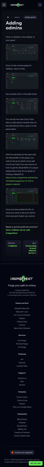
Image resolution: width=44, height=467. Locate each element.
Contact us (22, 378)
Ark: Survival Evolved (22, 315)
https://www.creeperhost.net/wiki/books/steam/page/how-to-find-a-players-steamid (22, 180)
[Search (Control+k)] (40, 5)
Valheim (22, 318)
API (22, 359)
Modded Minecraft (22, 308)
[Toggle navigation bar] (4, 4)
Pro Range (22, 347)
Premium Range (22, 344)
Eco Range (22, 340)
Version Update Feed (22, 436)
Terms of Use (22, 400)
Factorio (22, 325)
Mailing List (22, 429)
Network (22, 363)
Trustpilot (22, 422)
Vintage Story (22, 322)
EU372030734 (30, 293)
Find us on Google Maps (22, 407)
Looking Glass (22, 366)
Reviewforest (22, 426)
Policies (22, 404)
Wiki (22, 381)
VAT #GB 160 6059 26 (16, 293)
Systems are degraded (24, 452)
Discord (22, 385)
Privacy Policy (22, 397)
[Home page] (8, 17)
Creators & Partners (22, 432)
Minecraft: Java (22, 312)
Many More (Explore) (22, 328)
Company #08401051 (22, 290)
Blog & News (22, 419)
